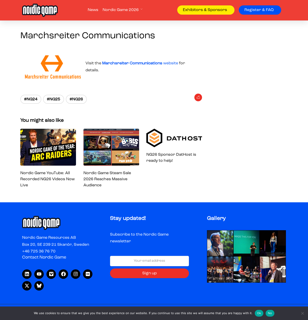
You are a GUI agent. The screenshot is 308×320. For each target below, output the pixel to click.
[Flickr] (87, 274)
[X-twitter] (27, 286)
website (140, 63)
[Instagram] (75, 274)
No (270, 313)
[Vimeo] (51, 274)
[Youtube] (39, 274)
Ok (259, 313)
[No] (302, 313)
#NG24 (30, 99)
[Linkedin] (27, 274)
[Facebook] (63, 274)
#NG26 (76, 99)
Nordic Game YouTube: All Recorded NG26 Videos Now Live (47, 179)
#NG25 (53, 99)
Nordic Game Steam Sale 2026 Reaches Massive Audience (107, 179)
